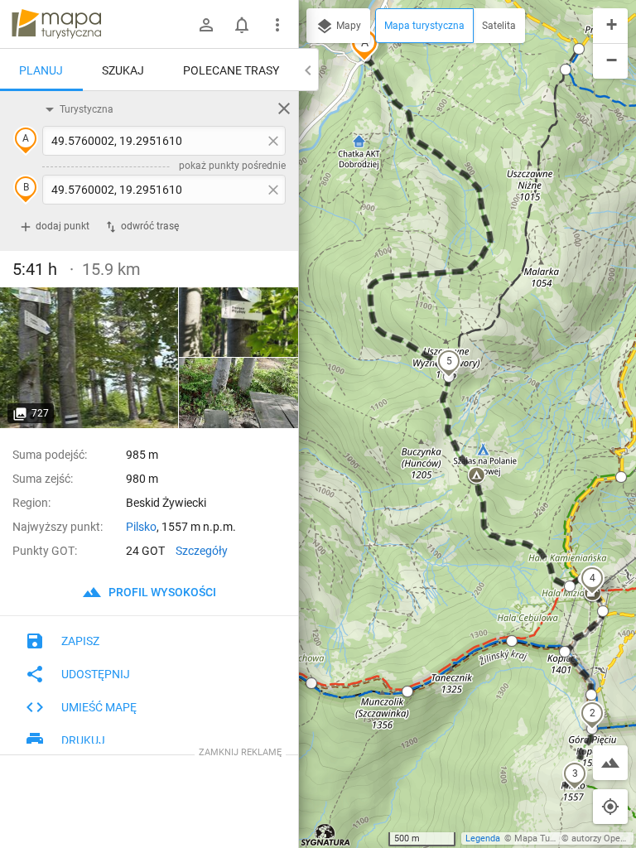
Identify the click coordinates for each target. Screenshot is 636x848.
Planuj (41, 70)
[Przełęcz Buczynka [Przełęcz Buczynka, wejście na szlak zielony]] (238, 322)
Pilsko (141, 526)
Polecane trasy (231, 70)
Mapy (347, 25)
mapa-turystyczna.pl (56, 24)
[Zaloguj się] (206, 25)
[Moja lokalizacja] (610, 806)
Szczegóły (202, 550)
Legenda (482, 838)
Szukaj (123, 70)
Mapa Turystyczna (551, 838)
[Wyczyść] (284, 108)
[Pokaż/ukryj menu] (277, 25)
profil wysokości (161, 592)
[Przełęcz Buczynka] (89, 357)
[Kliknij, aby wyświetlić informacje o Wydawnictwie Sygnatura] (326, 834)
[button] (592, 715)
